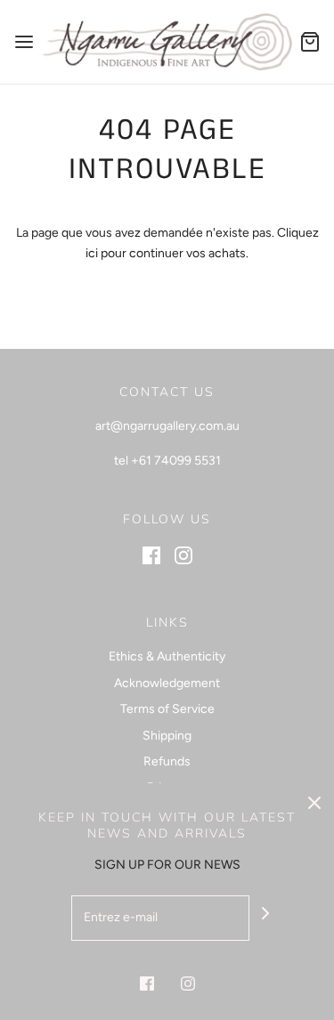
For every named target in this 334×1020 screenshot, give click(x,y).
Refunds (167, 761)
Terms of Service (167, 708)
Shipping (167, 735)
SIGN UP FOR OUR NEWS (167, 864)
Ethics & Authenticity (167, 656)
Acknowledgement (167, 683)
